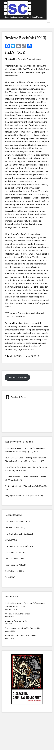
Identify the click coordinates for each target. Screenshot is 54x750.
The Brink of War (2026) (15, 527)
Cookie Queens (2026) (14, 571)
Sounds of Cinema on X (17, 377)
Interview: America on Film (16, 621)
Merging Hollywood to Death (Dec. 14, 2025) (24, 495)
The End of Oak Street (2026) (17, 521)
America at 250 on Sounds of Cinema (20, 635)
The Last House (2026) (14, 558)
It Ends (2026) (11, 540)
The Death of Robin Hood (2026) (19, 546)
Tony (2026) (10, 577)
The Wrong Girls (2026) (15, 552)
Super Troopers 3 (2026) (15, 565)
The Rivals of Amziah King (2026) (19, 534)
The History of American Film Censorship (22, 628)
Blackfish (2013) (15, 52)
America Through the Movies (17, 614)
